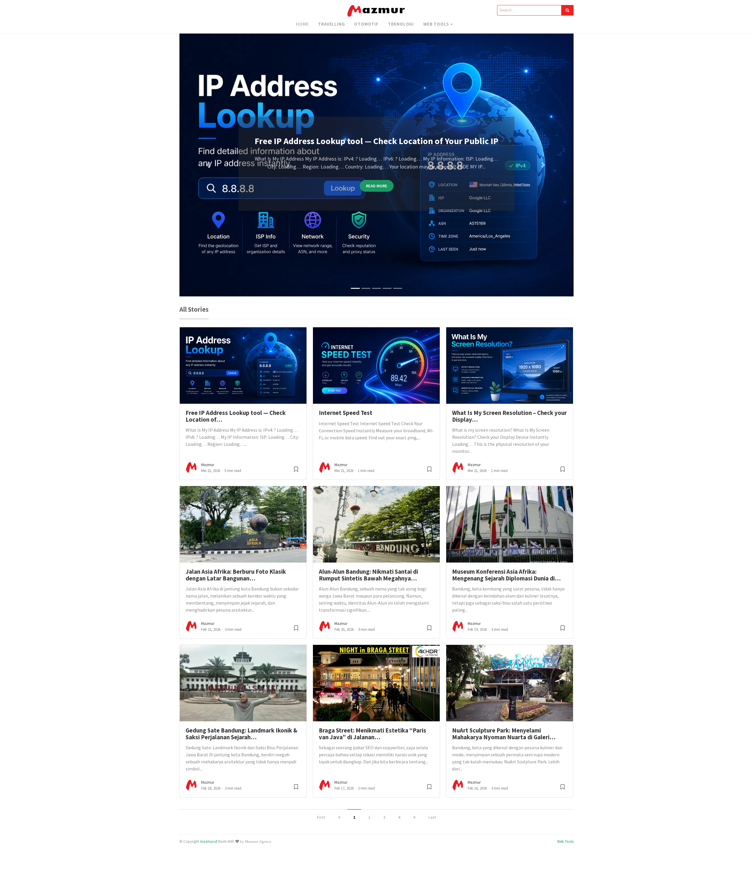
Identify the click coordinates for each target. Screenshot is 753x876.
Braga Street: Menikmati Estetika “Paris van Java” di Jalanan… (372, 734)
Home (302, 24)
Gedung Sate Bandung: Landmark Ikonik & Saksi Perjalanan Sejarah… (241, 734)
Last (432, 817)
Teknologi (401, 24)
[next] (414, 817)
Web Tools (436, 24)
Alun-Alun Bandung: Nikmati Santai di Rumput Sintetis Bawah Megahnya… (368, 575)
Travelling (331, 24)
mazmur (207, 464)
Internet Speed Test (345, 413)
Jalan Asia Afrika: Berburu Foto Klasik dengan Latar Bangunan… (236, 575)
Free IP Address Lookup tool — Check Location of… (236, 416)
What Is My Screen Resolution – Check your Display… (509, 416)
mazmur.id (208, 841)
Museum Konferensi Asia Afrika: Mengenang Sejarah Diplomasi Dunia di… (506, 575)
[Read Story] (296, 471)
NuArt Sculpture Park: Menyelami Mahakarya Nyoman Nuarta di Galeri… (503, 734)
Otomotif (366, 24)
